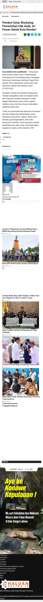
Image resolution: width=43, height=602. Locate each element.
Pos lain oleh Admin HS (10, 197)
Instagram (3, 557)
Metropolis (15, 16)
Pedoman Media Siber (8, 569)
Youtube (3, 562)
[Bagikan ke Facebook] (28, 34)
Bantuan (3, 573)
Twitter (2, 559)
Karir (1, 578)
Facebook (3, 555)
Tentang (3, 564)
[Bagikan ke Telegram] (39, 34)
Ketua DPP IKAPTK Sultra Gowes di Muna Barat (20, 263)
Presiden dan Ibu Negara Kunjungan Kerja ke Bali (20, 364)
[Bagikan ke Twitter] (32, 34)
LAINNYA (5, 462)
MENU (4, 1)
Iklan (1, 575)
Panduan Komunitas (7, 571)
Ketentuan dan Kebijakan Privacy (12, 566)
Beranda (5, 16)
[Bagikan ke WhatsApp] (35, 34)
